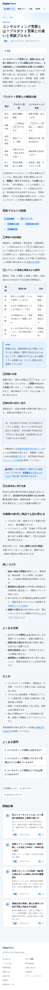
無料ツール (10, 9)
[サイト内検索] (44, 9)
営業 (5, 41)
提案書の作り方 (18, 456)
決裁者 (31, 491)
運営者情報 (29, 963)
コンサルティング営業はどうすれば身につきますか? (24, 772)
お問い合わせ (30, 968)
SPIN (24, 279)
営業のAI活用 (32, 262)
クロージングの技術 (12, 460)
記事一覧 (6, 976)
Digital (9, 3)
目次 (8, 51)
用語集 (37, 9)
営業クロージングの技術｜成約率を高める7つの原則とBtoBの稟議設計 (27, 874)
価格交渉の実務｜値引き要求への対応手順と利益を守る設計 (27, 905)
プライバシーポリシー (33, 976)
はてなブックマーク (13, 795)
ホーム (5, 17)
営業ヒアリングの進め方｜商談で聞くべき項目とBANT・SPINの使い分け (28, 847)
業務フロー (22, 9)
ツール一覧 (7, 963)
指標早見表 (7, 968)
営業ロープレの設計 (18, 605)
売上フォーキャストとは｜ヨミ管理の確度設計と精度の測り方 (27, 816)
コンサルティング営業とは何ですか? (24, 750)
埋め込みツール (9, 984)
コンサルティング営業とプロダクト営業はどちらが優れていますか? (24, 760)
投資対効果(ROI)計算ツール (30, 448)
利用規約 (28, 972)
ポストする (26, 788)
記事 (30, 9)
